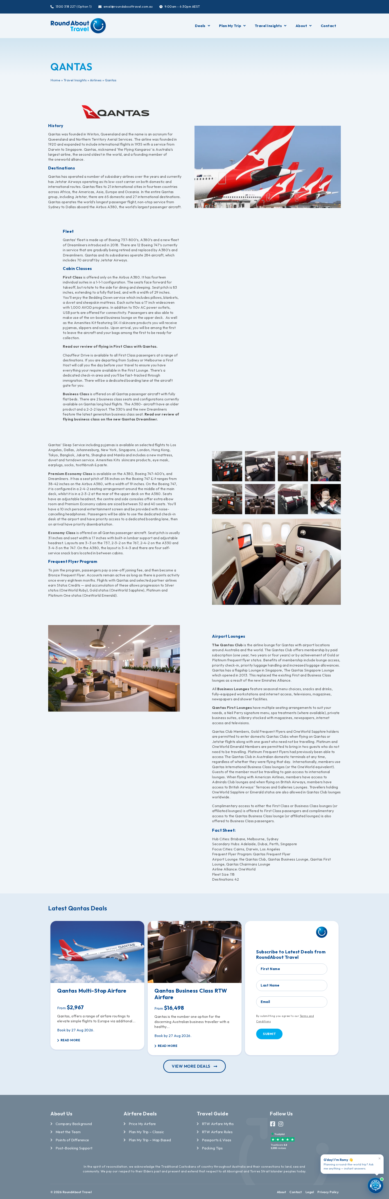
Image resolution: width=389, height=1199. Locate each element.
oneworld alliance (69, 159)
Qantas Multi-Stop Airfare (92, 990)
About (301, 25)
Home (55, 80)
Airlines (96, 80)
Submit (269, 1034)
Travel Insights (268, 25)
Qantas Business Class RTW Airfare (190, 993)
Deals (200, 25)
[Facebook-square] (273, 1124)
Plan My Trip (230, 25)
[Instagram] (281, 1124)
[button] (53, 669)
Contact (328, 25)
